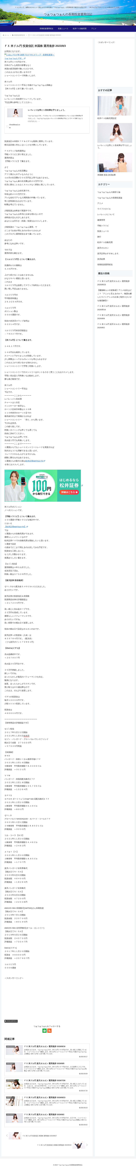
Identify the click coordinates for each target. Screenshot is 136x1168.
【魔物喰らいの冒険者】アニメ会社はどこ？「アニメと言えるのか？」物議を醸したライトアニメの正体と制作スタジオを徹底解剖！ (114, 295)
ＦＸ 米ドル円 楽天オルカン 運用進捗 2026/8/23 (113, 283)
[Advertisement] (22, 995)
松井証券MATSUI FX (34, 461)
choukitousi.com (14, 126)
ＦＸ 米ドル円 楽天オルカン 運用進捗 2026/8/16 (113, 308)
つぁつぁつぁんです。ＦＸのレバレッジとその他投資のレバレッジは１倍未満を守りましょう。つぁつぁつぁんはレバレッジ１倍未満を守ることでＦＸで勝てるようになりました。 (55, 118)
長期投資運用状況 (12, 1021)
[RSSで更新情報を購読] (49, 1031)
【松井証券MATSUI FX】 (15, 527)
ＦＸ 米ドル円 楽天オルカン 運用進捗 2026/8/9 (113, 317)
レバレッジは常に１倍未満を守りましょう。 (47, 110)
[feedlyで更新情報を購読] (44, 1031)
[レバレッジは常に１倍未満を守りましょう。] (15, 113)
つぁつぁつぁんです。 (14, 58)
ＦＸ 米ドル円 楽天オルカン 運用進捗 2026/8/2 (113, 326)
